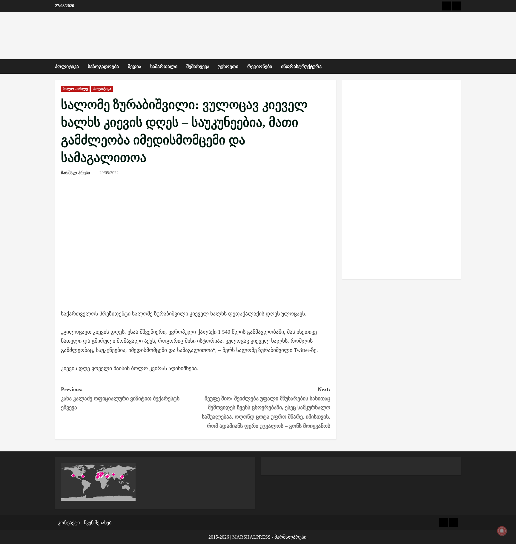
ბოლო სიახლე (75, 89)
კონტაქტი (69, 522)
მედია (134, 66)
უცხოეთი (228, 66)
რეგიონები (259, 66)
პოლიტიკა (67, 66)
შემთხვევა (197, 66)
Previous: (120, 398)
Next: (266, 407)
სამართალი (163, 66)
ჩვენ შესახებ (97, 522)
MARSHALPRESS (251, 537)
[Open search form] (459, 66)
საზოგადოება (103, 66)
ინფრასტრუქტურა (301, 66)
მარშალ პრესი (75, 173)
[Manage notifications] (502, 531)
